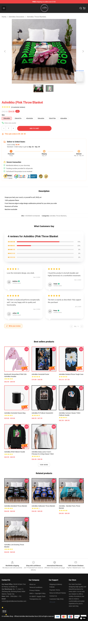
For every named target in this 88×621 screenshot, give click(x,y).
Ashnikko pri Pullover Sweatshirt (42, 413)
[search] (80, 8)
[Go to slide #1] (38, 88)
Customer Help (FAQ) (56, 599)
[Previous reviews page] (71, 326)
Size (3, 115)
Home (4, 17)
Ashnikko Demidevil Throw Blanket (15, 506)
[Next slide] (83, 51)
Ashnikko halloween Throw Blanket (43, 506)
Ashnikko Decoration (16, 17)
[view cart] (84, 8)
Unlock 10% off (4, 611)
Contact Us (53, 596)
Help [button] (84, 618)
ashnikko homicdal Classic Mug (14, 413)
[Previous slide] (5, 51)
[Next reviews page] (82, 326)
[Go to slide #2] (49, 88)
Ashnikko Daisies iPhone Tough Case (71, 374)
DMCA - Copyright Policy (37, 593)
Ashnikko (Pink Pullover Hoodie (14, 452)
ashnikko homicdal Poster (40, 374)
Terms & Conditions (35, 587)
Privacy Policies (34, 590)
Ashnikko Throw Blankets (36, 17)
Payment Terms (54, 590)
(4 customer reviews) (18, 107)
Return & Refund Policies (57, 593)
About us (32, 584)
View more (44, 465)
